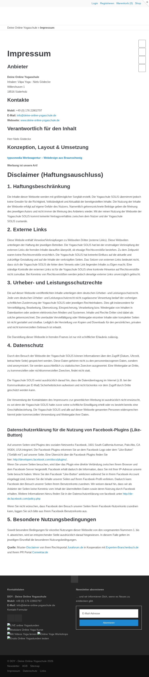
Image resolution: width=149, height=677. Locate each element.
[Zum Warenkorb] (142, 52)
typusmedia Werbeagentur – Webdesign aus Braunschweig (44, 157)
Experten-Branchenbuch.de (122, 547)
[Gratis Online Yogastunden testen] (28, 638)
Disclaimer (32, 547)
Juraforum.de (75, 547)
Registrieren (107, 3)
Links (43, 670)
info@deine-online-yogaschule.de (36, 115)
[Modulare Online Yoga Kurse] (25, 629)
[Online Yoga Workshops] (52, 634)
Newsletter (13, 665)
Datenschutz (30, 670)
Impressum (13, 670)
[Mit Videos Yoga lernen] (22, 634)
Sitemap (35, 665)
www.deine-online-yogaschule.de (40, 120)
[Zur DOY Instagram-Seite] (142, 68)
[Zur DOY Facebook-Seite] (142, 60)
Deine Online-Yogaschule (22, 27)
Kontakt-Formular (17, 609)
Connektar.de (40, 552)
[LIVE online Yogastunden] (23, 625)
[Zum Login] (142, 43)
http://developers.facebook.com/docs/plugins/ (40, 459)
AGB (24, 665)
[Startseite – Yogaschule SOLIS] (25, 16)
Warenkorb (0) (124, 3)
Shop (138, 3)
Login (95, 3)
